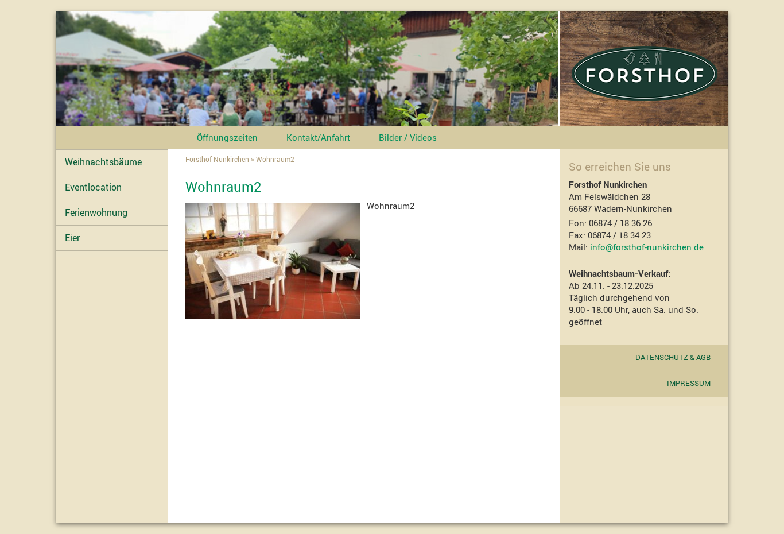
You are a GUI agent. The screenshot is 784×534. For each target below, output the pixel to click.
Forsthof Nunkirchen (217, 159)
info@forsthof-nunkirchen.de (646, 247)
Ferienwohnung (96, 212)
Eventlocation (93, 187)
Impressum (689, 383)
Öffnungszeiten (227, 137)
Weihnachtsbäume (103, 162)
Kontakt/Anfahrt (318, 137)
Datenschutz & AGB (673, 357)
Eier (72, 237)
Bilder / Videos (408, 137)
